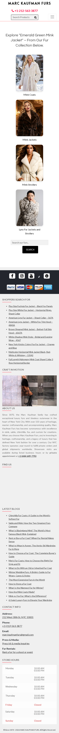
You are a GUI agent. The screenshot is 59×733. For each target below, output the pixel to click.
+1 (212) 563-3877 (12, 625)
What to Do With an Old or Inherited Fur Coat (30, 568)
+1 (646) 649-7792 (27, 456)
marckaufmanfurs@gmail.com (18, 634)
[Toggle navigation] (52, 17)
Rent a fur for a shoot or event (17, 652)
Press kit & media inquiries (15, 643)
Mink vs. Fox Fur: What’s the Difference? (28, 596)
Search (30, 249)
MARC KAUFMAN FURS (29, 3)
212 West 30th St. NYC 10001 (17, 617)
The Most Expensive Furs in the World (27, 579)
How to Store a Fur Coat (20, 584)
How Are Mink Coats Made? (22, 592)
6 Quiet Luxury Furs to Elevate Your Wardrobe (30, 600)
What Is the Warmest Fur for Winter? (26, 587)
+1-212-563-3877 (26, 10)
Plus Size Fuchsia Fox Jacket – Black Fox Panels (31, 306)
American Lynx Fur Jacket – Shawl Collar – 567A (31, 317)
